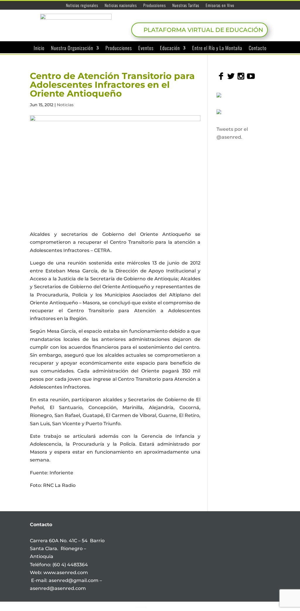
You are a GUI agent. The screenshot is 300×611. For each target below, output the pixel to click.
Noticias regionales (82, 5)
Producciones (154, 5)
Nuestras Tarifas (185, 5)
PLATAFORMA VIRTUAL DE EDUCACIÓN (203, 29)
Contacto (258, 48)
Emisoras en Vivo (220, 5)
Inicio (39, 48)
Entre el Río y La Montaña (217, 48)
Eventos (146, 48)
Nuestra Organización (72, 48)
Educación (170, 48)
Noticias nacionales (121, 5)
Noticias (65, 104)
